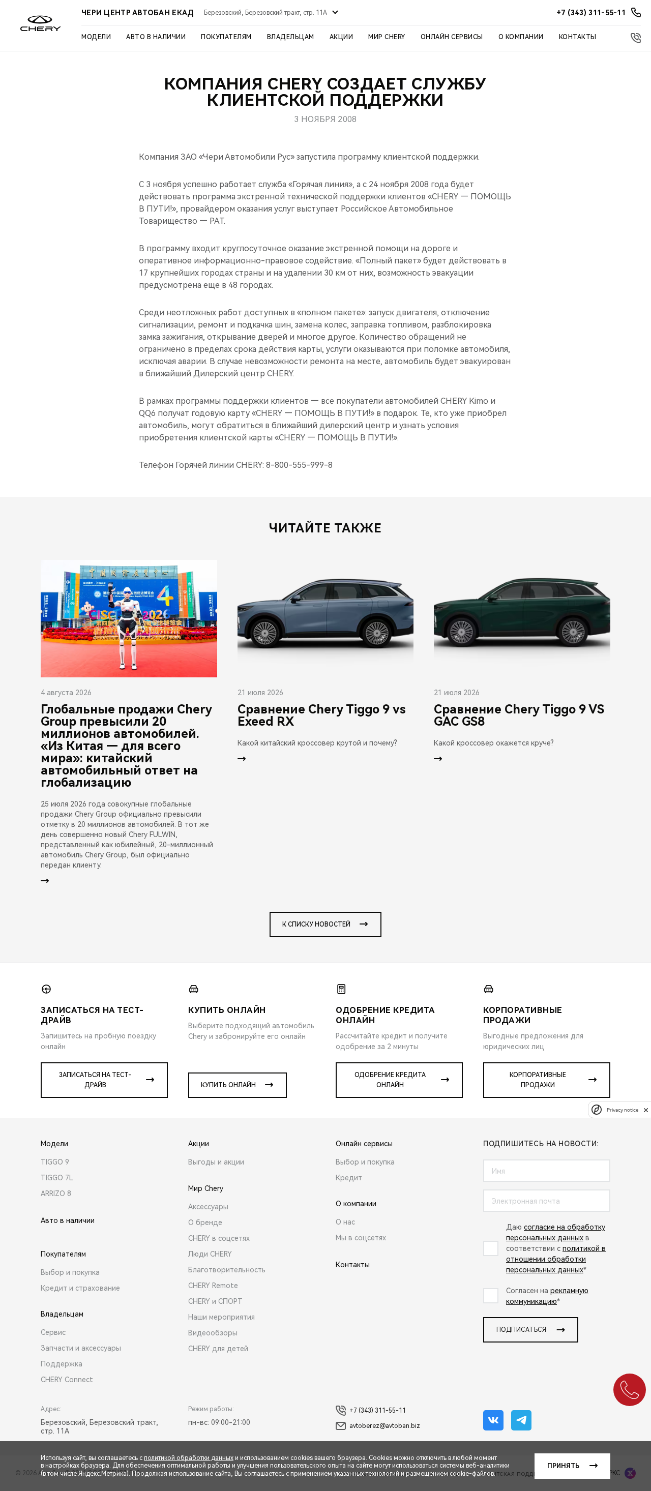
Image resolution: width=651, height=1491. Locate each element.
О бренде (205, 1222)
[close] (646, 1110)
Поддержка (61, 1364)
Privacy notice (622, 1110)
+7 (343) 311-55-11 (377, 1410)
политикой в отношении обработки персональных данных (556, 1259)
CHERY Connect (67, 1380)
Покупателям (226, 37)
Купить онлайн (228, 1085)
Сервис (53, 1332)
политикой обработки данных (188, 1458)
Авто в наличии (156, 37)
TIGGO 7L (57, 1178)
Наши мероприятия (221, 1317)
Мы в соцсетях (361, 1238)
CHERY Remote (213, 1285)
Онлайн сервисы (452, 37)
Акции (341, 37)
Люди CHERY (210, 1254)
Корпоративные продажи (538, 1080)
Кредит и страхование (80, 1288)
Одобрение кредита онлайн (390, 1080)
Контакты (578, 37)
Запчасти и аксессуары (81, 1348)
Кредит (349, 1178)
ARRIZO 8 (56, 1193)
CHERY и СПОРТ (215, 1301)
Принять (563, 1466)
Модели (96, 37)
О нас (345, 1222)
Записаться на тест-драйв (95, 1080)
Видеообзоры (213, 1333)
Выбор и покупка (70, 1272)
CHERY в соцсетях (219, 1238)
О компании (521, 37)
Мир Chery (386, 37)
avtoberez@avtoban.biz (384, 1425)
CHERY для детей (218, 1349)
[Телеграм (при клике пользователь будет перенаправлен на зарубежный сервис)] (521, 1420)
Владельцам (290, 37)
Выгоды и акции (216, 1162)
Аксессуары (208, 1207)
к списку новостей (316, 924)
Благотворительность (226, 1270)
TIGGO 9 (55, 1162)
